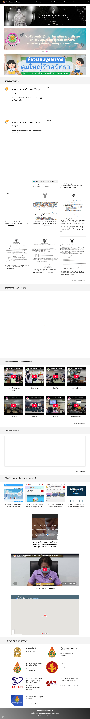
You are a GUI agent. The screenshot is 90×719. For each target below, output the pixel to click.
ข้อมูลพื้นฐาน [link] (39, 2)
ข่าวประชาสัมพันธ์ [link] (50, 2)
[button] (88, 2)
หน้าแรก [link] (32, 2)
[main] (45, 81)
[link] (45, 167)
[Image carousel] (45, 40)
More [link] (82, 2)
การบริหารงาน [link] (74, 2)
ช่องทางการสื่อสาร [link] (62, 2)
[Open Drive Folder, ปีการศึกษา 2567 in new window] (83, 437)
